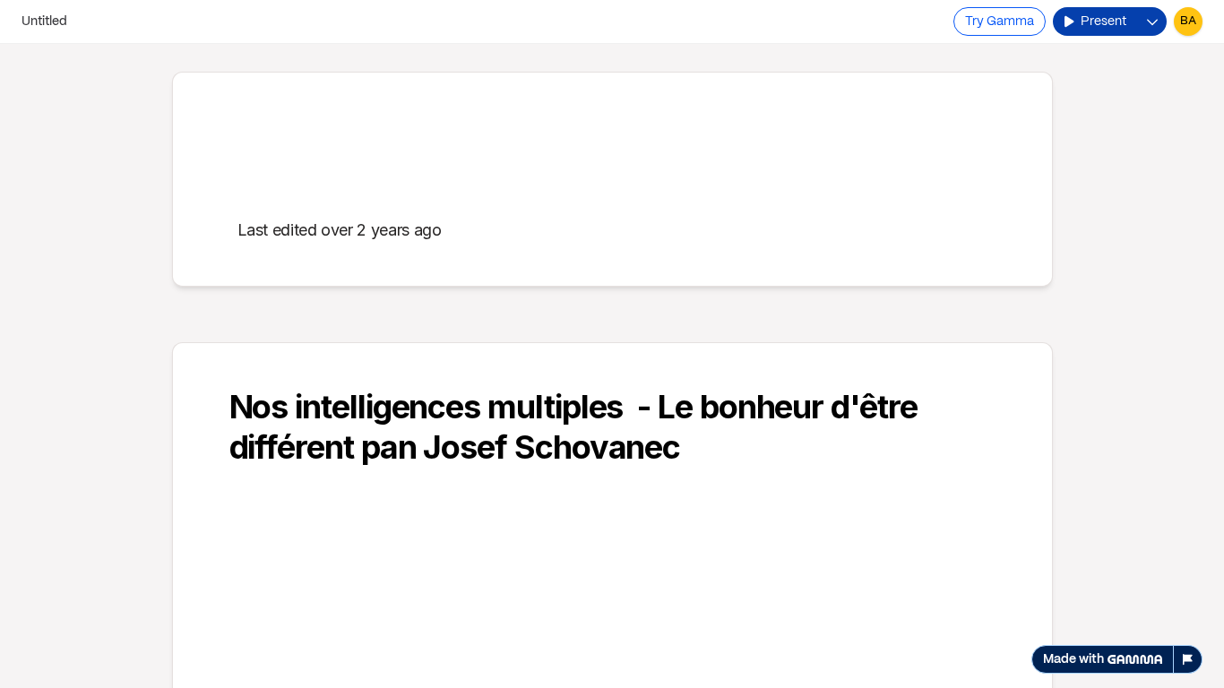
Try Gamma (999, 21)
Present (1103, 21)
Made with (1073, 659)
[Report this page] (1188, 659)
